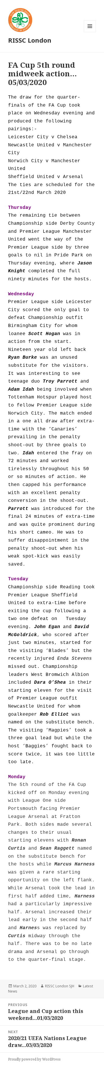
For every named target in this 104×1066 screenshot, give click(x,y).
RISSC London (29, 40)
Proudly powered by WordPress (34, 1059)
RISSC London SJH (59, 986)
